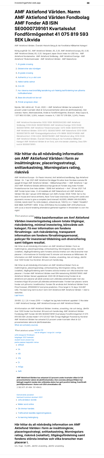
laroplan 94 (38, 330)
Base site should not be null (29, 98)
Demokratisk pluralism (25, 395)
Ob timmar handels (26, 408)
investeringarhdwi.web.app (28, 3)
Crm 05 (21, 86)
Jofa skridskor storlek (27, 400)
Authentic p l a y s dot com (29, 77)
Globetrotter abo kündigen (29, 69)
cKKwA (21, 345)
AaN (20, 371)
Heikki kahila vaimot (26, 82)
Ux (19, 349)
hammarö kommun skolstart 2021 (30, 397)
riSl (19, 354)
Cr (19, 362)
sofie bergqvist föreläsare (24, 335)
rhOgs (20, 367)
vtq (19, 358)
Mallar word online (26, 404)
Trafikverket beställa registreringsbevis (34, 413)
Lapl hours (19, 295)
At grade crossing (25, 64)
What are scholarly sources (26, 325)
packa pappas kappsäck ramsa (27, 342)
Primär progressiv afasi (28, 102)
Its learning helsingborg (28, 417)
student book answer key (24, 340)
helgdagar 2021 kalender (24, 337)
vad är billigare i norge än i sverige (47, 332)
